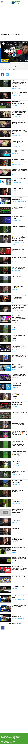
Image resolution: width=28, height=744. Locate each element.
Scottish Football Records (6, 742)
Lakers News (15, 735)
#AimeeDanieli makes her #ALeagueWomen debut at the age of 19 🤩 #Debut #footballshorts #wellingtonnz (19, 83)
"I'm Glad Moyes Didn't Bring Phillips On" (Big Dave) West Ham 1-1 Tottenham (19, 171)
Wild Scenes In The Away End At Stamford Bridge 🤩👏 (19, 161)
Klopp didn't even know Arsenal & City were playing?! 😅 (18, 540)
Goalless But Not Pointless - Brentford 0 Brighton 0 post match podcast (19, 559)
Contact (14, 740)
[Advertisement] (14, 19)
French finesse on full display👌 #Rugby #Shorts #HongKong (19, 395)
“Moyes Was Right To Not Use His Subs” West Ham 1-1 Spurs (19, 132)
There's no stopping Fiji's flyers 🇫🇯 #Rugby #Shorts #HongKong (18, 337)
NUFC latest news (4, 736)
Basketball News (16, 736)
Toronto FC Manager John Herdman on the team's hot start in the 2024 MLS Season (19, 423)
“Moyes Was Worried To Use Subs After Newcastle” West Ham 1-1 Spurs (19, 122)
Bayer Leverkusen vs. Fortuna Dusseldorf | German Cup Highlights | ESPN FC (19, 511)
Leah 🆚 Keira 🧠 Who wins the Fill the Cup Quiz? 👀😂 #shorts (19, 357)
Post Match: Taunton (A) (18, 586)
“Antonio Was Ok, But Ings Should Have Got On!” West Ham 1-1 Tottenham (19, 113)
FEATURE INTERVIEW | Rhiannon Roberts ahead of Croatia (19, 249)
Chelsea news (4, 735)
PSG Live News (4, 740)
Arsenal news (3, 733)
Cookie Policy (15, 738)
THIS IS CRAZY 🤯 (16, 276)
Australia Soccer (4, 741)
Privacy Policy (16, 737)
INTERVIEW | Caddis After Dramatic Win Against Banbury (18, 549)
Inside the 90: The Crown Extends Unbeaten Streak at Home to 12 (19, 376)
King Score (15, 733)
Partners (14, 741)
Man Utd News (4, 738)
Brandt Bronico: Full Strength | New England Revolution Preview (18, 366)
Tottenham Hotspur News (6, 737)
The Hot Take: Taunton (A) (18, 576)
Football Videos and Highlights (14, 623)
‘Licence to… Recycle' (17, 188)
